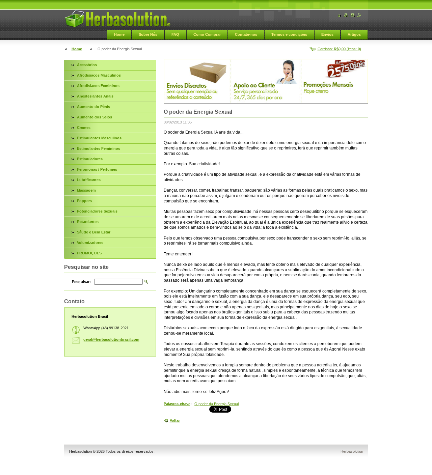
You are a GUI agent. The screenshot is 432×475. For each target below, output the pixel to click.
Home (119, 34)
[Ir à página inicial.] (117, 18)
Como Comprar (207, 34)
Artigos (354, 34)
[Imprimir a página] (353, 15)
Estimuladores (90, 159)
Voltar (175, 420)
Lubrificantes (89, 180)
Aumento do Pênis (93, 107)
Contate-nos (246, 34)
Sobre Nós (148, 34)
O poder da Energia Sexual (216, 404)
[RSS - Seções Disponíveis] (359, 15)
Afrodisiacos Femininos (98, 86)
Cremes (83, 127)
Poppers (84, 201)
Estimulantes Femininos (98, 148)
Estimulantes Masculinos (99, 138)
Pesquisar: (81, 282)
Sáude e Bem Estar (93, 232)
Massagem (86, 190)
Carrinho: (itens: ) (339, 49)
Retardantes (88, 222)
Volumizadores (90, 243)
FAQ (175, 34)
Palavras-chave (177, 404)
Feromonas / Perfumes (97, 169)
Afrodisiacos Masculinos (99, 75)
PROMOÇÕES (89, 253)
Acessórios (87, 65)
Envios (327, 34)
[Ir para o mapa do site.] (346, 15)
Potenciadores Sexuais (97, 211)
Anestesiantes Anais (95, 96)
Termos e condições (289, 34)
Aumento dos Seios (94, 117)
